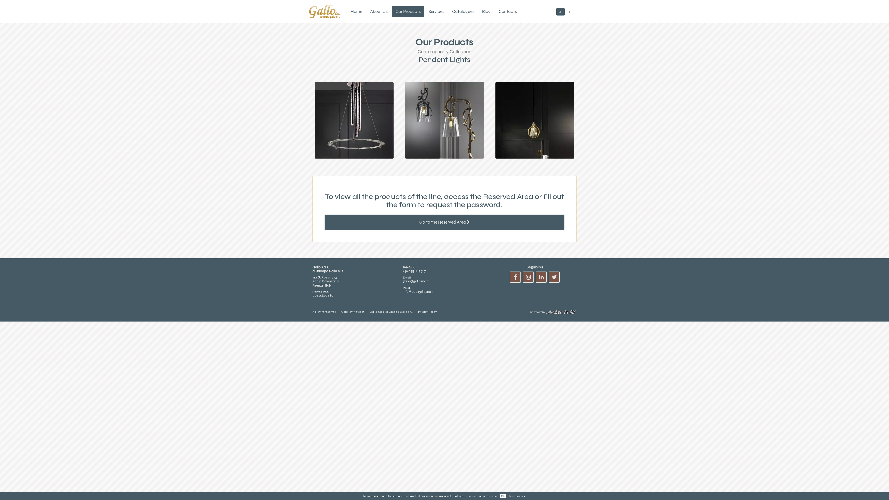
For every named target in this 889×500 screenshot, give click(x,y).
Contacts (508, 11)
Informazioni (517, 496)
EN (560, 11)
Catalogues (463, 11)
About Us (379, 11)
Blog (486, 11)
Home (356, 11)
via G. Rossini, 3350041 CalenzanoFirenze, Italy (326, 281)
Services (436, 11)
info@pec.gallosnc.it (418, 292)
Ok (503, 496)
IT (569, 11)
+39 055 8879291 (414, 271)
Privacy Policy (427, 311)
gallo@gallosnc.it (416, 281)
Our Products (408, 11)
